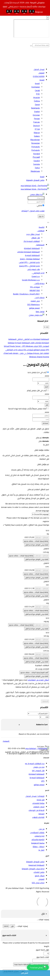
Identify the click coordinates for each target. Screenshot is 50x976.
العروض (41, 73)
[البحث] (36, 315)
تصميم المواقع (39, 349)
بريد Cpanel (36, 276)
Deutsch (36, 125)
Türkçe (37, 167)
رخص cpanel (35, 301)
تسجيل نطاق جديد (33, 234)
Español (37, 160)
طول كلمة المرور (42, 950)
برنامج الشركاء (39, 872)
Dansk (37, 104)
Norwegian (35, 143)
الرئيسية (41, 227)
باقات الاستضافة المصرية (25, 342)
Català (37, 90)
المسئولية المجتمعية (36, 865)
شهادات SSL (35, 287)
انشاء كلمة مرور (43, 957)
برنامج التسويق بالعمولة (35, 180)
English (37, 111)
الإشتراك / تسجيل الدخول (34, 796)
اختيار (46, 386)
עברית (37, 129)
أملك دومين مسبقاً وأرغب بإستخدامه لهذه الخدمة (27, 408)
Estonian (36, 115)
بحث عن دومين (38, 767)
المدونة (41, 813)
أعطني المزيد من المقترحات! (38, 680)
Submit (6, 926)
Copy (16, 964)
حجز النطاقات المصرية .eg (34, 763)
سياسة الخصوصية (37, 843)
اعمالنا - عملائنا (38, 846)
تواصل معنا (40, 311)
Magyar (37, 132)
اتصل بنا (41, 850)
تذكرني (39, 205)
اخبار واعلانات (39, 836)
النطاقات (40, 230)
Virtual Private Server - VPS (15, 346)
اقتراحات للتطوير (38, 817)
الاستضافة (39, 244)
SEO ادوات (37, 346)
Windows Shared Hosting (34, 354)
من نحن (41, 829)
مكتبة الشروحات (38, 803)
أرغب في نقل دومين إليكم (37, 390)
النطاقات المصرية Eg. (31, 241)
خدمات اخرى (39, 297)
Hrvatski (36, 97)
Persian (37, 118)
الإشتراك (24, 211)
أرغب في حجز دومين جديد (37, 372)
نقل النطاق (35, 237)
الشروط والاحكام (38, 839)
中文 (38, 94)
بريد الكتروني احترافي (24, 339)
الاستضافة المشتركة (32, 248)
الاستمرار (45, 701)
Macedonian (35, 139)
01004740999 (38, 76)
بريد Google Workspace (31, 280)
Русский (36, 157)
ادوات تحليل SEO (38, 882)
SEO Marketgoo (33, 304)
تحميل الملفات (38, 806)
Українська (35, 171)
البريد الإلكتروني (38, 273)
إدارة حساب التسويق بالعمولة (33, 868)
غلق (12, 926)
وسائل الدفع (39, 875)
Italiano (37, 136)
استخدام (45, 423)
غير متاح (45, 537)
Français (36, 122)
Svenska (36, 164)
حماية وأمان (39, 283)
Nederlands (35, 108)
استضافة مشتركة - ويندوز (30, 259)
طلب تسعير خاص (33, 269)
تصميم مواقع (34, 308)
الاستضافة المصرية (32, 255)
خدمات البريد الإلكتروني (14, 349)
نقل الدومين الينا (38, 770)
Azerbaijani (35, 87)
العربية (42, 80)
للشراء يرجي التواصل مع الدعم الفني (36, 544)
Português (35, 146)
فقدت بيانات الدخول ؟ (36, 211)
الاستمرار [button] (6, 741)
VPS (42, 781)
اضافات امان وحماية (41, 353)
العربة (42, 176)
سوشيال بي (28, 353)
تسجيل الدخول (39, 69)
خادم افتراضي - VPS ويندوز (29, 266)
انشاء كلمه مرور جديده (40, 964)
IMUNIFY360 (35, 290)
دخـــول (41, 216)
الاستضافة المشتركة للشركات (28, 252)
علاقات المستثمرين (37, 832)
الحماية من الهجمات (36, 810)
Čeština (37, 101)
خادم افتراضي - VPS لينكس (29, 262)
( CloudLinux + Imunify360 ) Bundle (26, 294)
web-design (14, 353)
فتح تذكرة (40, 799)
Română (36, 153)
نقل (47, 405)
